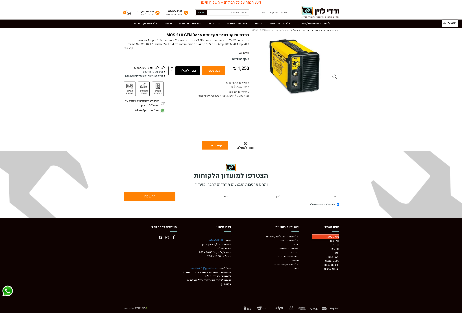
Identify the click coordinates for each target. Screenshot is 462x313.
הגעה (336, 253)
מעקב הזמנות (332, 261)
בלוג (264, 12)
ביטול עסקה (332, 237)
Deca (295, 30)
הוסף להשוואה (240, 59)
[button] (450, 23)
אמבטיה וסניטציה (289, 248)
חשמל (295, 260)
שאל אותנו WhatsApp (147, 110)
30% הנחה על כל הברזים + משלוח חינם (231, 2)
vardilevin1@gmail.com (203, 268)
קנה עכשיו (213, 71)
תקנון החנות (333, 257)
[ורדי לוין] (320, 12)
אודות (284, 12)
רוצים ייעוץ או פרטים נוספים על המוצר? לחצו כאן (142, 103)
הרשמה (149, 196)
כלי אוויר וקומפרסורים (286, 264)
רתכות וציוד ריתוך (309, 30)
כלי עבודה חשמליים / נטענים (282, 237)
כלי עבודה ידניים (289, 240)
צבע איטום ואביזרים (287, 256)
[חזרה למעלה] (245, 145)
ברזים (295, 244)
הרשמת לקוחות (331, 265)
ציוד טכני (325, 30)
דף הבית (335, 30)
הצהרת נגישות (331, 269)
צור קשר (274, 12)
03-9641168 (216, 240)
